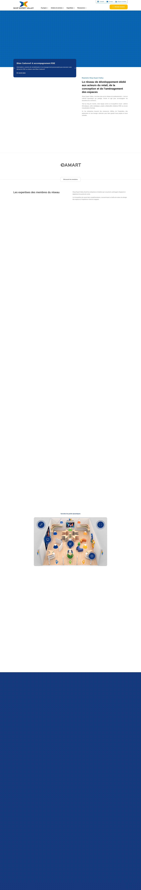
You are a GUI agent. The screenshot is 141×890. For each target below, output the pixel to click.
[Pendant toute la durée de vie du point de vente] (92, 556)
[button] (14, 68)
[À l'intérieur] (70, 544)
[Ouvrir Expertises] (74, 8)
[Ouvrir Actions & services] (63, 8)
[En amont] (41, 525)
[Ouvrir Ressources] (85, 8)
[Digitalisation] (48, 539)
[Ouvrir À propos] (47, 8)
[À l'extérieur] (100, 525)
